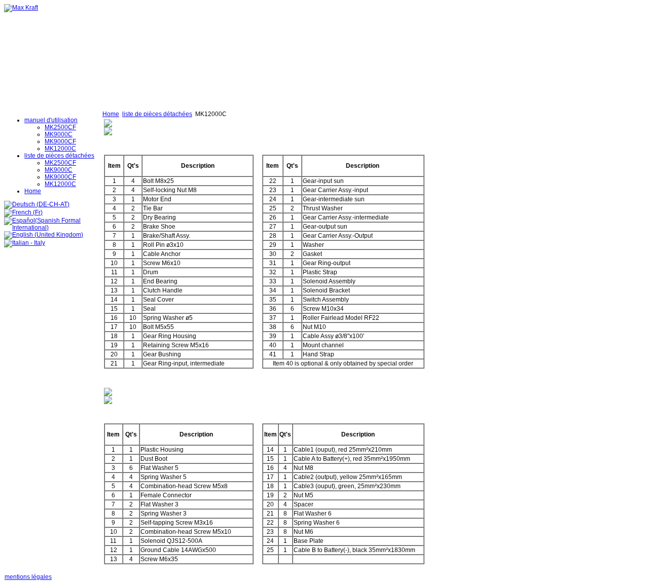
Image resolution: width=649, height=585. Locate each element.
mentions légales (28, 576)
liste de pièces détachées (157, 114)
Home (110, 114)
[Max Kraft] (21, 7)
